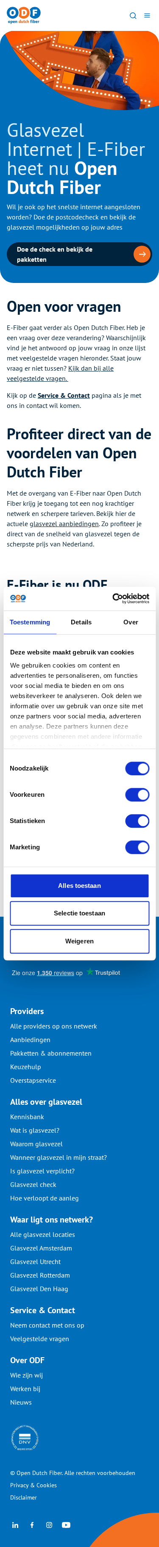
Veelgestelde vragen (39, 1338)
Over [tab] (130, 622)
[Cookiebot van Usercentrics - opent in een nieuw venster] (113, 598)
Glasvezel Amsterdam (41, 1248)
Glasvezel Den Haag (39, 1288)
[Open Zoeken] (133, 15)
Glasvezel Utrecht (35, 1261)
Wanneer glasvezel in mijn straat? (58, 1157)
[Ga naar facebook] (32, 1524)
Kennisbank (27, 1116)
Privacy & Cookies (33, 1485)
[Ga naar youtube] (66, 1524)
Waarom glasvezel (36, 1143)
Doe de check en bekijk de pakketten (54, 254)
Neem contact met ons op (47, 1325)
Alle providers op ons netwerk (53, 1026)
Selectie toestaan (79, 913)
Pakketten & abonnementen (51, 1053)
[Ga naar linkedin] (15, 1524)
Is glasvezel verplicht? (42, 1171)
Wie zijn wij (26, 1375)
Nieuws (21, 1402)
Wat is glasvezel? (34, 1130)
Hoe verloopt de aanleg (44, 1198)
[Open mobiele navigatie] (147, 15)
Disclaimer (23, 1497)
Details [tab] (81, 622)
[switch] (137, 794)
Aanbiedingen (30, 1039)
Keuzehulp (25, 1066)
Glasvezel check (33, 1184)
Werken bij (25, 1388)
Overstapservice (33, 1080)
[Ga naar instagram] (49, 1524)
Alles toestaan (79, 885)
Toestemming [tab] (30, 622)
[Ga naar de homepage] (24, 15)
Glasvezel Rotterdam (40, 1275)
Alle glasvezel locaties (42, 1234)
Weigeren (79, 941)
